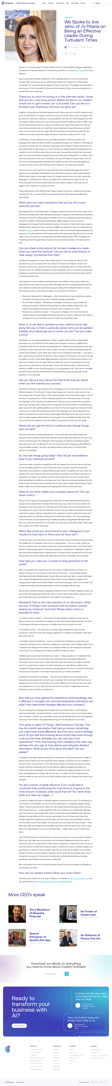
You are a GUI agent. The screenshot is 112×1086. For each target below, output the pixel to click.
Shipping (56, 1061)
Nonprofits (56, 1069)
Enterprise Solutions (36, 1066)
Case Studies (60, 3)
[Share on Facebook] (70, 54)
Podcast (82, 3)
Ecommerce (57, 1063)
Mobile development (36, 1063)
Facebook (41, 881)
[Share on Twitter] (66, 54)
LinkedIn (68, 881)
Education (56, 1052)
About (44, 3)
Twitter (58, 881)
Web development (36, 1061)
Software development (37, 1058)
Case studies (73, 1052)
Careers (71, 1061)
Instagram (50, 881)
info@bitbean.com (96, 1049)
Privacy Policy (20, 1082)
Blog (67, 3)
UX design (33, 1055)
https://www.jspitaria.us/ (79, 878)
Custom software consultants (25, 3)
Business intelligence (36, 1069)
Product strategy (35, 1052)
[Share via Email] (74, 54)
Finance (55, 1055)
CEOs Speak (74, 3)
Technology (56, 1058)
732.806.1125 (94, 1052)
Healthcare (56, 1049)
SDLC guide (73, 1058)
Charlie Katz (74, 47)
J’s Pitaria (30, 230)
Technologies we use (75, 1055)
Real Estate (56, 1066)
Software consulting (36, 1049)
